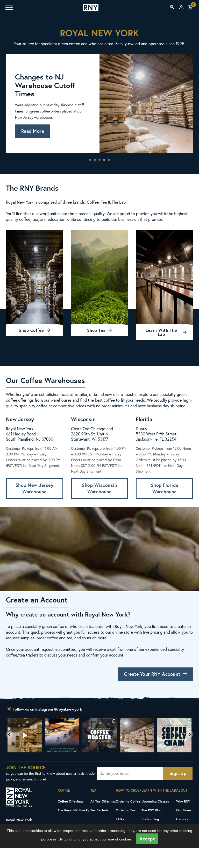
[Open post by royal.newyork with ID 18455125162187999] (62, 735)
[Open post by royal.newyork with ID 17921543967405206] (174, 735)
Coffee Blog (150, 819)
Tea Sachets (99, 810)
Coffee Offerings (70, 801)
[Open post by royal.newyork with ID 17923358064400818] (137, 735)
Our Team (183, 810)
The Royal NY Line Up (74, 810)
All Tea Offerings (103, 801)
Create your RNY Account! (153, 674)
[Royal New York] (90, 7)
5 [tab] (109, 160)
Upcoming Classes (155, 801)
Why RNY (183, 801)
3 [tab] (99, 160)
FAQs (120, 819)
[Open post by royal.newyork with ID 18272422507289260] (99, 735)
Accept (147, 839)
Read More (32, 131)
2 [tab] (95, 160)
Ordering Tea (126, 810)
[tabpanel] (99, 103)
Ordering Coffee (128, 801)
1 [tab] (90, 160)
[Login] (181, 7)
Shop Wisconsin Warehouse (99, 488)
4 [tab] (104, 160)
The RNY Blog (151, 810)
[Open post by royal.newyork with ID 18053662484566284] (25, 735)
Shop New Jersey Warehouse (35, 488)
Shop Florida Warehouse (164, 488)
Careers (182, 819)
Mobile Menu (9, 7)
